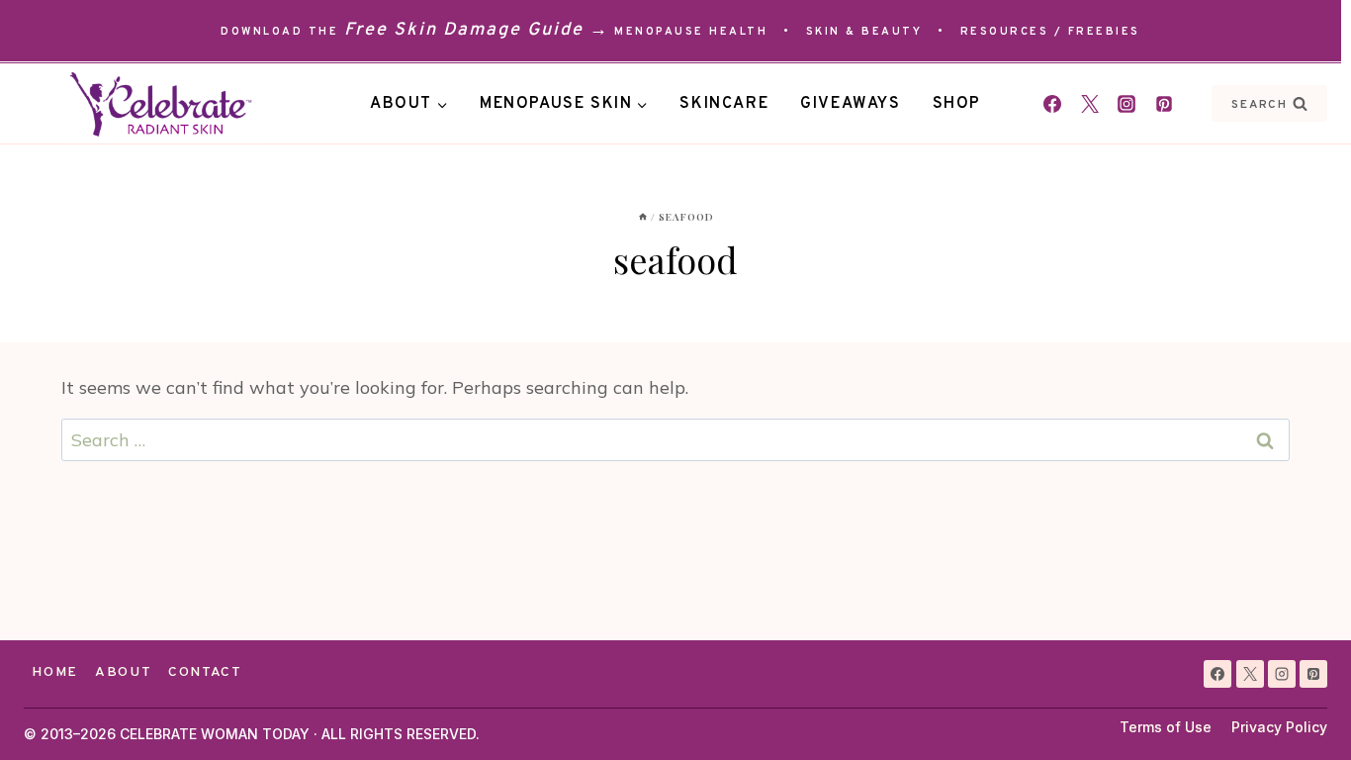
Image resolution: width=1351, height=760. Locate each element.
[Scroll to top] (1300, 709)
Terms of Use (1166, 726)
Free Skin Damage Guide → (476, 30)
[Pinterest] (1164, 104)
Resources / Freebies (1050, 32)
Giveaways (850, 104)
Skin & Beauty (864, 32)
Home (55, 672)
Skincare (723, 104)
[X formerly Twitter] (1090, 104)
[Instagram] (1126, 104)
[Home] (643, 217)
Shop (957, 104)
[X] (1250, 674)
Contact (205, 672)
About (123, 672)
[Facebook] (1052, 104)
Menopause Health (690, 32)
